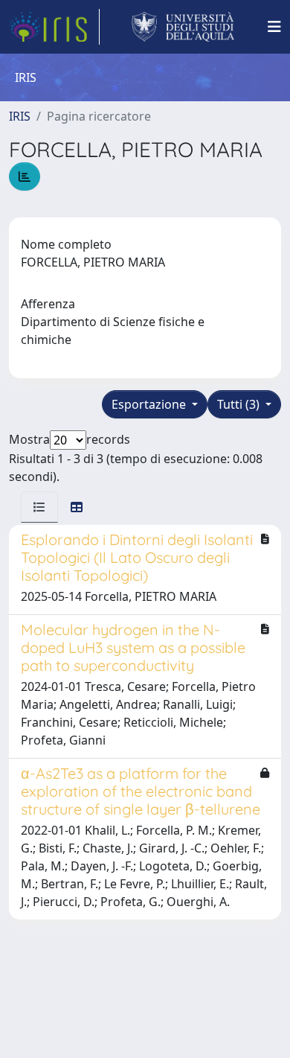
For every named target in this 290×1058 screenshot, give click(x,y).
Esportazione (150, 404)
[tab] (39, 507)
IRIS (19, 116)
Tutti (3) (239, 404)
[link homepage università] (183, 27)
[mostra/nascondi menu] (274, 26)
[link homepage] (54, 27)
